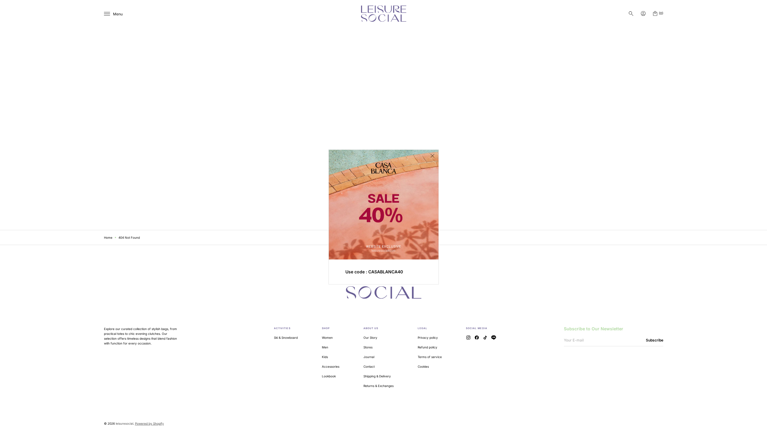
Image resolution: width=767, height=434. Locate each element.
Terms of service (430, 357)
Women (327, 337)
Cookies (423, 366)
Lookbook (329, 376)
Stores (367, 347)
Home (108, 237)
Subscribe (654, 340)
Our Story (370, 337)
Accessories (330, 366)
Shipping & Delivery (377, 376)
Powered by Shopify (149, 423)
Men (325, 347)
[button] (631, 13)
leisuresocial (124, 423)
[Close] (432, 155)
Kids (325, 357)
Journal (368, 357)
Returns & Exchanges (378, 386)
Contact (369, 366)
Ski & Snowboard (286, 337)
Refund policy (427, 347)
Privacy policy (428, 337)
